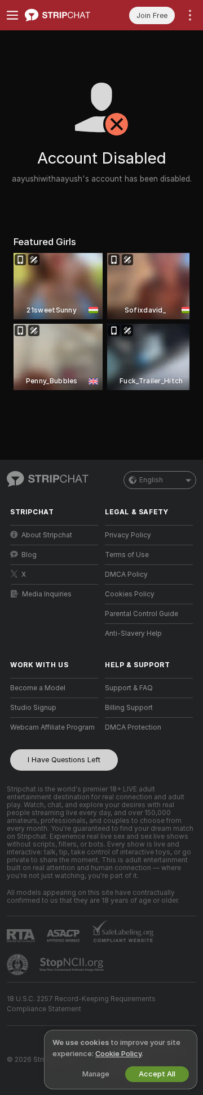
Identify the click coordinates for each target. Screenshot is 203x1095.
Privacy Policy (128, 535)
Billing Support (129, 708)
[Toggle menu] (12, 15)
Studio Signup (33, 708)
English (151, 480)
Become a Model (37, 688)
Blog (29, 555)
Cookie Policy (118, 1053)
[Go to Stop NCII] (72, 964)
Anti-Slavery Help (133, 633)
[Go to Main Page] (63, 15)
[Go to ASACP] (64, 936)
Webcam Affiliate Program (52, 727)
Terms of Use (127, 555)
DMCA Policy (126, 574)
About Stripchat (46, 535)
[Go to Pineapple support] (18, 964)
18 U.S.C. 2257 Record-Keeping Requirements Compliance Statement (81, 1004)
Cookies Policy (130, 594)
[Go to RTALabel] (22, 936)
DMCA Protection (133, 727)
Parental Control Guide (141, 614)
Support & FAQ (129, 688)
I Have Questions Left (64, 759)
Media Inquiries (47, 594)
